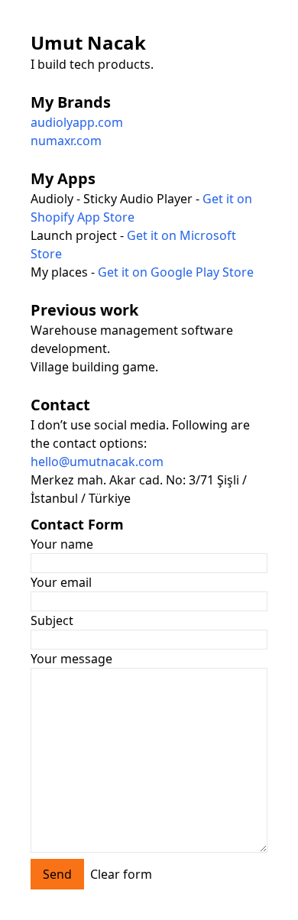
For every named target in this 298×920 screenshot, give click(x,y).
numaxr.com (66, 140)
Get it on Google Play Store (176, 272)
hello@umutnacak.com (97, 461)
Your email (61, 582)
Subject (52, 620)
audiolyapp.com (77, 122)
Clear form (121, 874)
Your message (71, 658)
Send (57, 874)
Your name (62, 544)
